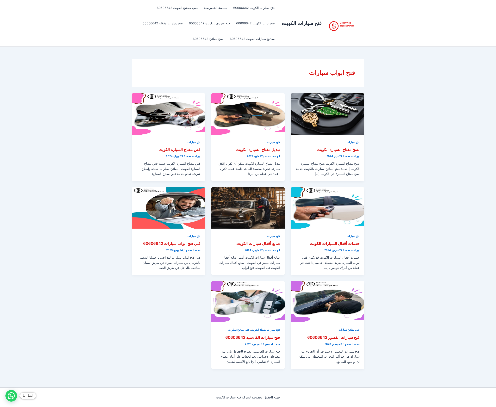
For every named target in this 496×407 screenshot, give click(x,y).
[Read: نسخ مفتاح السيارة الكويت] (327, 114)
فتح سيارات (353, 142)
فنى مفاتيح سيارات (349, 329)
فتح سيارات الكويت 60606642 (254, 8)
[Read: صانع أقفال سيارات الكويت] (248, 207)
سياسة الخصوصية (215, 8)
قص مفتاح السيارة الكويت (179, 149)
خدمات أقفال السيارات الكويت (335, 243)
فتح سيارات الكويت (302, 23)
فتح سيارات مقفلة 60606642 (163, 23)
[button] (11, 396)
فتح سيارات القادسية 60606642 (252, 337)
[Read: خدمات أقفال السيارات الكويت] (327, 207)
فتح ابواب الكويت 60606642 (255, 23)
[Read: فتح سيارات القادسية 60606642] (248, 301)
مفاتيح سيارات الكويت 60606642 (252, 39)
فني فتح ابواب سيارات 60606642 (172, 243)
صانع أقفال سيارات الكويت (258, 243)
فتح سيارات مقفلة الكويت (265, 329)
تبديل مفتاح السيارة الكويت (258, 149)
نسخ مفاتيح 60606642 (208, 39)
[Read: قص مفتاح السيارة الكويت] (168, 114)
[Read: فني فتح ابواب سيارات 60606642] (168, 207)
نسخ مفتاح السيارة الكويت (338, 149)
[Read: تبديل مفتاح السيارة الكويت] (248, 114)
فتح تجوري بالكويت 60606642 (209, 23)
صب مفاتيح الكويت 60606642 (177, 8)
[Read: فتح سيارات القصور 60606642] (327, 301)
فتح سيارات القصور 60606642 (333, 337)
